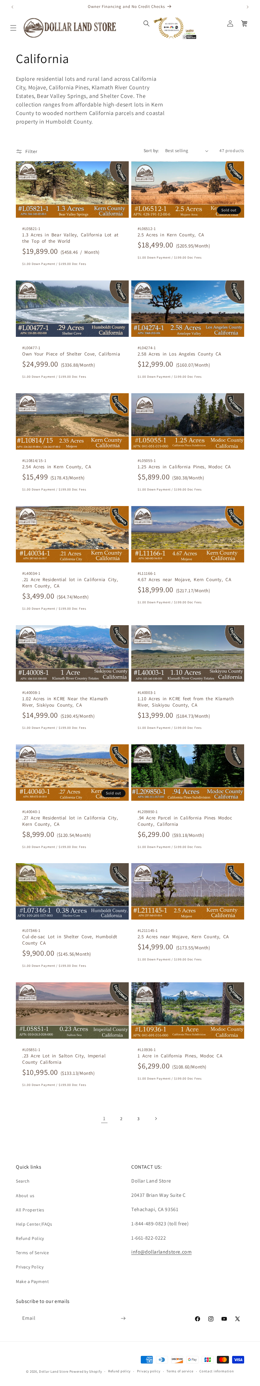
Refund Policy (30, 1238)
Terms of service (179, 1371)
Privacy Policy (29, 1267)
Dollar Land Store (53, 1371)
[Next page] (156, 1119)
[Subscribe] (123, 1318)
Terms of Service (32, 1252)
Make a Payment (32, 1281)
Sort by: (151, 150)
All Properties (30, 1210)
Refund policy (119, 1371)
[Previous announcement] (12, 7)
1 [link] (104, 1118)
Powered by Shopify (85, 1371)
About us (25, 1195)
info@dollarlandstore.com (161, 1251)
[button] (13, 28)
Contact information (216, 1371)
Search (23, 1181)
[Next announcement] (248, 7)
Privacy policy (148, 1371)
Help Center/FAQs (34, 1224)
